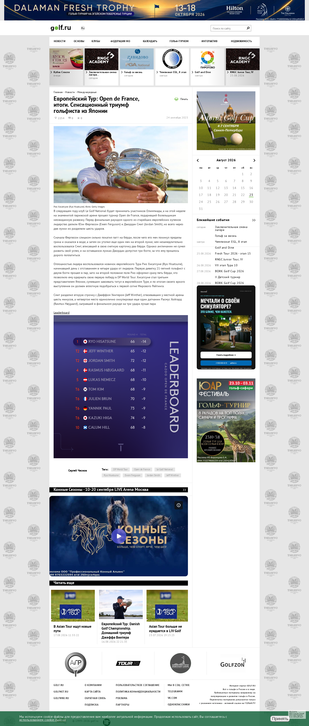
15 (243, 188)
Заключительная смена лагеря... (102, 74)
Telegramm (175, 691)
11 (209, 188)
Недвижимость (241, 41)
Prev (75, 66)
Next (233, 66)
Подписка (91, 705)
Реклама (121, 698)
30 (251, 202)
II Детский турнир (227, 277)
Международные (87, 92)
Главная (58, 92)
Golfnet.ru (61, 692)
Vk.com (172, 698)
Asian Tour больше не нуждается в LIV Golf (165, 629)
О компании (93, 685)
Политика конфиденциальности (129, 692)
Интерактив (209, 41)
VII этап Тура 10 (226, 265)
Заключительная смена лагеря (231, 229)
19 (218, 195)
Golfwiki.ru (61, 698)
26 (218, 202)
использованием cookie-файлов (42, 720)
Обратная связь (95, 698)
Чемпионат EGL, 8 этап (173, 72)
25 (209, 202)
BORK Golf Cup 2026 (229, 271)
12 (218, 188)
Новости (60, 41)
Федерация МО (120, 41)
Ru (82, 28)
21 (234, 195)
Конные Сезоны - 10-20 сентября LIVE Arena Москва (184, 489)
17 (201, 195)
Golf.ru (59, 685)
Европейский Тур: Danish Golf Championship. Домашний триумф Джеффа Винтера (121, 631)
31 (201, 209)
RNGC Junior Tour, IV (229, 259)
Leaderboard (62, 313)
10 (201, 188)
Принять (280, 718)
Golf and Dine (203, 72)
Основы (79, 41)
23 (251, 195)
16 (251, 188)
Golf (61, 28)
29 (243, 202)
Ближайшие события (251, 220)
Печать (184, 99)
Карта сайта (93, 692)
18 (209, 195)
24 (201, 202)
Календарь (150, 41)
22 (243, 195)
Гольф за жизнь (133, 72)
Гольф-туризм (179, 41)
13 (226, 188)
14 (234, 188)
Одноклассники (179, 704)
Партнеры (122, 705)
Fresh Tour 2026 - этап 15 (233, 253)
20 (226, 195)
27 (226, 202)
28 (234, 202)
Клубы (96, 41)
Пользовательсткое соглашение (129, 685)
